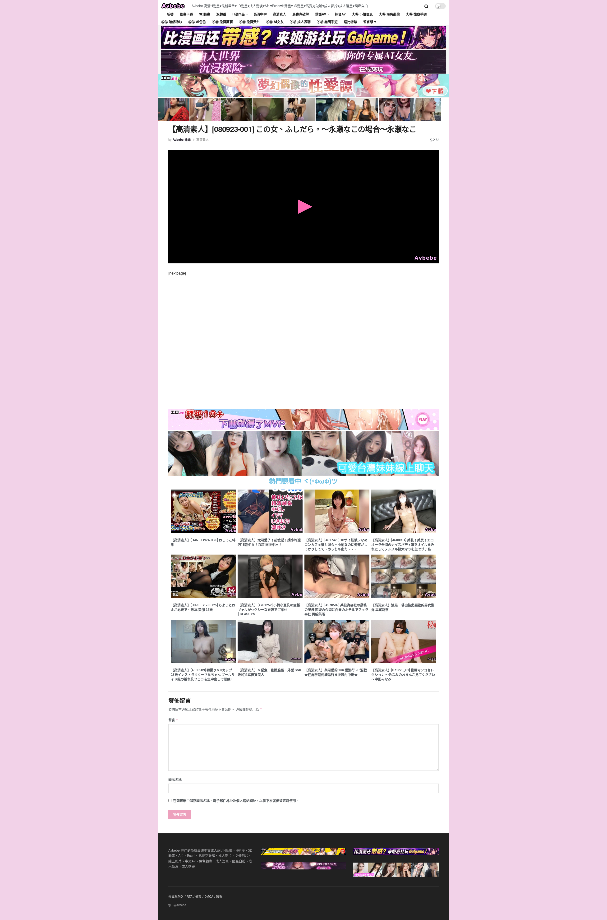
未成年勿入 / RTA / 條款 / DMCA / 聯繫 (195, 896)
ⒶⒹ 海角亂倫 (389, 14)
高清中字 (260, 14)
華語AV (320, 14)
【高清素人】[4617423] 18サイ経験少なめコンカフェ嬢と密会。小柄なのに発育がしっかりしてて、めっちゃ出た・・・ (336, 544)
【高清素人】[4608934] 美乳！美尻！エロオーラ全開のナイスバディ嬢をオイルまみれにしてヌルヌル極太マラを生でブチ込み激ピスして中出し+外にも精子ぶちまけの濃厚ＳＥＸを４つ (403, 544)
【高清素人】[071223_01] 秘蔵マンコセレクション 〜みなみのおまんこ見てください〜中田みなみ (403, 674)
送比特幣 (350, 21)
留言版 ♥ (369, 21)
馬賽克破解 (300, 14)
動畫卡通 (186, 14)
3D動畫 (204, 14)
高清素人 (279, 14)
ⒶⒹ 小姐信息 (362, 14)
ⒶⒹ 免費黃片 (249, 21)
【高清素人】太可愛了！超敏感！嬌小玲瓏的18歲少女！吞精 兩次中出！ (269, 542)
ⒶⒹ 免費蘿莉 (222, 21)
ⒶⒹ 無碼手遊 (327, 21)
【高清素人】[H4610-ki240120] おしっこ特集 (203, 542)
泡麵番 (221, 14)
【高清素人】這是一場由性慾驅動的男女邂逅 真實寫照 (402, 607)
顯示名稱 (175, 779)
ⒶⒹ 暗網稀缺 (171, 21)
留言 (173, 719)
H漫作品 (238, 14)
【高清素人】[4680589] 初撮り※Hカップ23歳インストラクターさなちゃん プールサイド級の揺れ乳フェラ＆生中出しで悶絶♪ (203, 674)
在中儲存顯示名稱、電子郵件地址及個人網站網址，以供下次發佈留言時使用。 (236, 800)
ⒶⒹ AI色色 (197, 21)
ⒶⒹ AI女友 (275, 21)
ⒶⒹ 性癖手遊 (416, 14)
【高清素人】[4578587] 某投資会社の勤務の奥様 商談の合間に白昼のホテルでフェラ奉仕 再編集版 (336, 609)
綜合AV (340, 14)
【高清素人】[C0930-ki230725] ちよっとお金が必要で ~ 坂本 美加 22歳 (203, 607)
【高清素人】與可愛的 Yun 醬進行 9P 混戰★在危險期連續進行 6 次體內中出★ (335, 672)
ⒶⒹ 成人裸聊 (300, 21)
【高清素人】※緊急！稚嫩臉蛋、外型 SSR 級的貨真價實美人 (269, 672)
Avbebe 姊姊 (182, 139)
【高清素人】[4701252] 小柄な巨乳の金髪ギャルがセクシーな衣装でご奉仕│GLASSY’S (269, 609)
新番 (170, 14)
